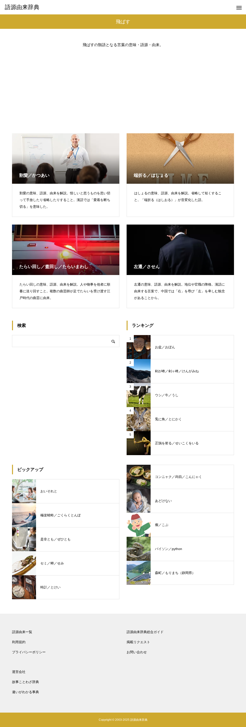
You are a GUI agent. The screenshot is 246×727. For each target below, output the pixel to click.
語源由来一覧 (22, 632)
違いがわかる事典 (25, 692)
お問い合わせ (137, 652)
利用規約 (18, 642)
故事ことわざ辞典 (25, 682)
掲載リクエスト (138, 642)
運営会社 (18, 672)
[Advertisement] (123, 86)
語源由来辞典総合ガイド (145, 632)
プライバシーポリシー (29, 652)
